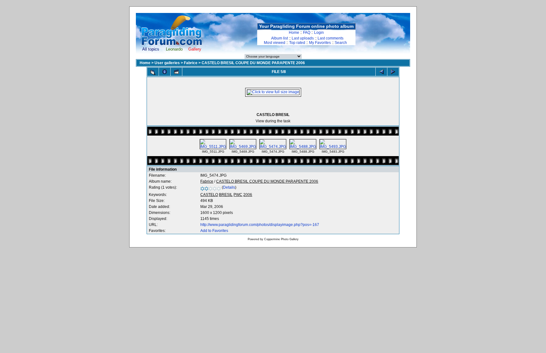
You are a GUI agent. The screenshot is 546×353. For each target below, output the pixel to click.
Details (229, 187)
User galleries (167, 63)
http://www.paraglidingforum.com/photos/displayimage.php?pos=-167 (259, 224)
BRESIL (226, 194)
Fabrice (190, 63)
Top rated (297, 42)
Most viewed (274, 42)
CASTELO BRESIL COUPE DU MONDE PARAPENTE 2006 (253, 63)
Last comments (330, 38)
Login (319, 32)
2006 (247, 194)
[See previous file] (381, 71)
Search (341, 42)
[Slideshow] (176, 71)
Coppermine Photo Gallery (281, 239)
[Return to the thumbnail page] (153, 72)
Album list (279, 38)
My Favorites (320, 42)
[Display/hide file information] (164, 71)
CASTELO (209, 194)
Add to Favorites (214, 230)
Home (294, 32)
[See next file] (393, 71)
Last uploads (303, 38)
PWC (238, 194)
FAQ (306, 32)
